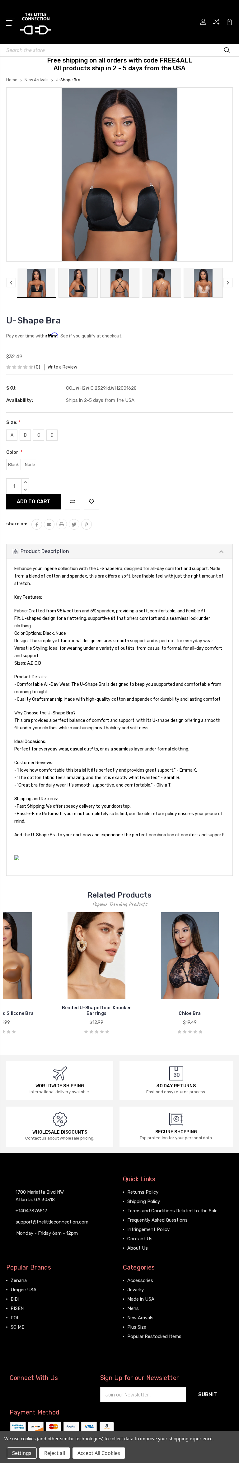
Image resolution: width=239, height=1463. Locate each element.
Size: (13, 422)
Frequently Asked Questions (157, 1220)
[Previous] (11, 282)
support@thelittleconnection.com (52, 1222)
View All (19, 1336)
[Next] (227, 282)
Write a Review (62, 367)
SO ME (17, 1327)
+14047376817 (31, 1211)
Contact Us (139, 1239)
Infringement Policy (148, 1229)
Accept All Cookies (98, 1453)
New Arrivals (140, 1318)
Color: (14, 452)
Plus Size (136, 1327)
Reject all (54, 1453)
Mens (133, 1308)
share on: (16, 524)
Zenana (19, 1280)
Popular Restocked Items (154, 1336)
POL (15, 1318)
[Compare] (216, 25)
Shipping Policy (143, 1201)
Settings (21, 1453)
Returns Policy (142, 1192)
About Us (137, 1248)
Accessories (140, 1280)
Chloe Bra (190, 1013)
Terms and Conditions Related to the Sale (172, 1211)
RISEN (17, 1308)
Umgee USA (23, 1290)
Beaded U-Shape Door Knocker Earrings (96, 1010)
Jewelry (135, 1290)
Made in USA (140, 1299)
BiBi (15, 1299)
